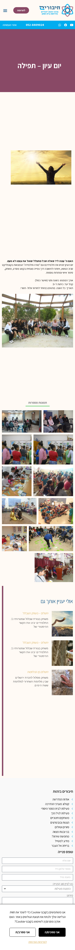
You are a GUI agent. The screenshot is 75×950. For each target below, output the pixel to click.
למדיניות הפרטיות (37, 942)
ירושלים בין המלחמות (37, 672)
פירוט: (70, 895)
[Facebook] (65, 25)
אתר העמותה (10, 25)
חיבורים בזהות (63, 791)
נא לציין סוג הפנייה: (62, 884)
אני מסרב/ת (22, 932)
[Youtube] (71, 25)
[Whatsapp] (59, 25)
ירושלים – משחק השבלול (35, 613)
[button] (5, 10)
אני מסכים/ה (52, 932)
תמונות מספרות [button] (37, 403)
